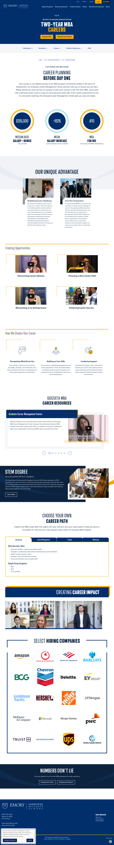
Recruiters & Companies (96, 7)
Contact (91, 1)
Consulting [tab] (18, 540)
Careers (56, 48)
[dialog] (18, 836)
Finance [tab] (69, 539)
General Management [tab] (43, 539)
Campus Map (100, 820)
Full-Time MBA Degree (68, 60)
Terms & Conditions (59, 839)
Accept (30, 840)
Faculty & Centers (75, 7)
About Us (98, 817)
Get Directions (6, 818)
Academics (42, 48)
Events (84, 1)
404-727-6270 (10, 825)
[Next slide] (70, 453)
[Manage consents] (110, 841)
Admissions (27, 48)
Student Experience (73, 48)
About (108, 7)
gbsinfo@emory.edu (11, 823)
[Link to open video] (31, 271)
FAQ (89, 48)
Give (78, 1)
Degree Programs (47, 7)
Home (40, 60)
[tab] (50, 453)
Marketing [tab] (96, 539)
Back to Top (109, 838)
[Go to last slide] (44, 453)
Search (107, 1)
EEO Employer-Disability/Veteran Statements (57, 837)
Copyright (68, 839)
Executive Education (61, 7)
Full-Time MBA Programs (52, 60)
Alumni (85, 7)
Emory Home (100, 819)
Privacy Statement (48, 839)
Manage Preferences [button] (10, 840)
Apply (98, 1)
